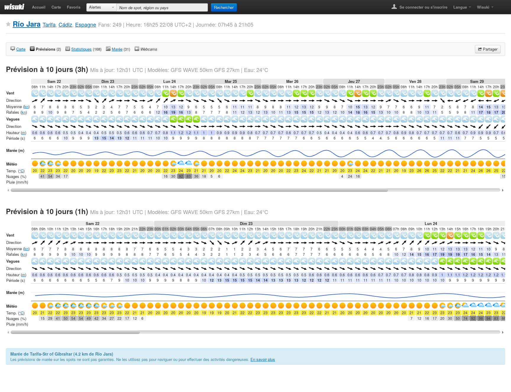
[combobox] (101, 7)
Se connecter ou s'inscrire (422, 7)
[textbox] (162, 7)
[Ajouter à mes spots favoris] (8, 24)
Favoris (73, 7)
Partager (489, 49)
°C (21, 170)
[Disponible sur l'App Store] (501, 5)
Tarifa (49, 24)
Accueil (39, 7)
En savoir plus (262, 359)
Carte (56, 7)
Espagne (85, 24)
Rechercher (224, 7)
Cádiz (65, 24)
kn (26, 106)
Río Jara (27, 24)
